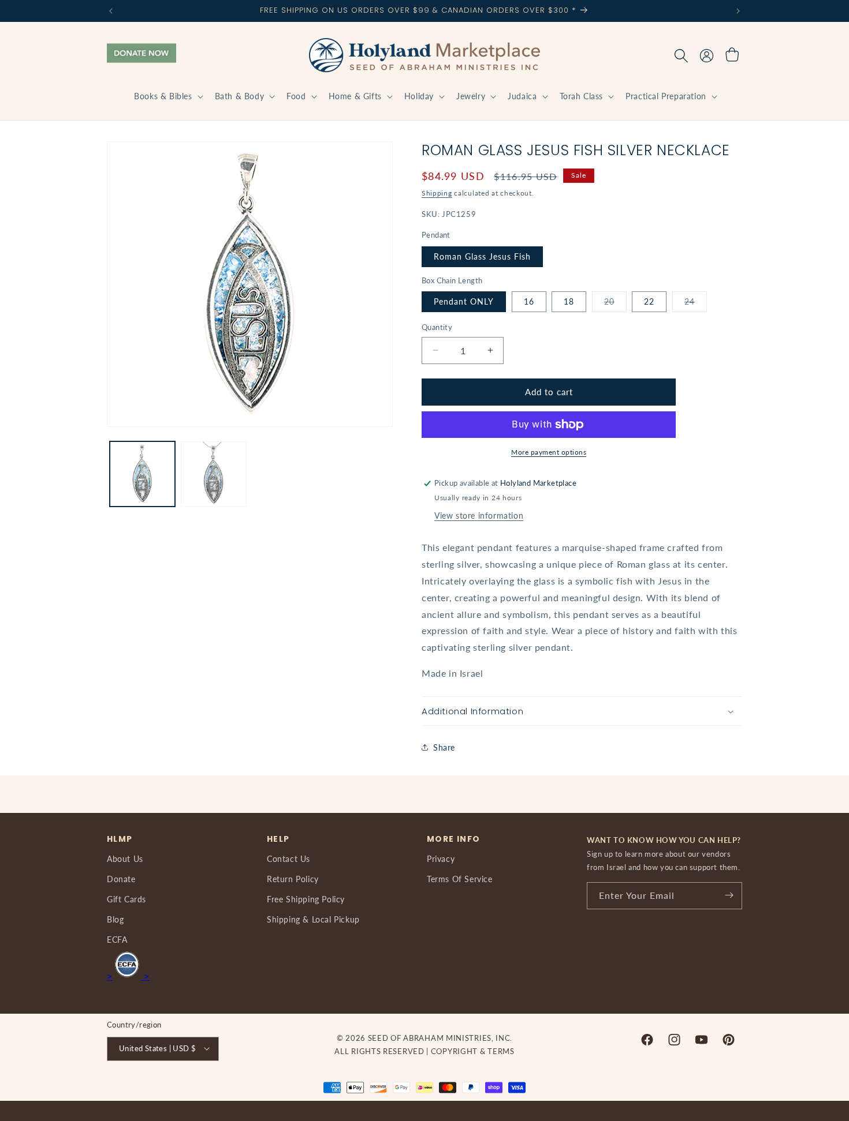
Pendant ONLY (464, 301)
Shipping (437, 193)
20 (615, 304)
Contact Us (288, 858)
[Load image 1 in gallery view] (142, 474)
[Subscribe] (729, 895)
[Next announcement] (738, 11)
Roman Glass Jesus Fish (482, 256)
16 (529, 301)
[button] (167, 96)
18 (569, 301)
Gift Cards (126, 898)
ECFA (117, 939)
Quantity (437, 327)
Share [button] (444, 747)
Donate (121, 878)
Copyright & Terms (473, 1050)
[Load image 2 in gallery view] (213, 474)
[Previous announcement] (111, 11)
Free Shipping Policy (306, 898)
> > (128, 975)
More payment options (548, 452)
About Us (125, 858)
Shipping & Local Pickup (313, 919)
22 (649, 301)
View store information (478, 515)
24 (695, 304)
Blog (115, 919)
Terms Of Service (460, 878)
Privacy (441, 858)
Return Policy (293, 878)
